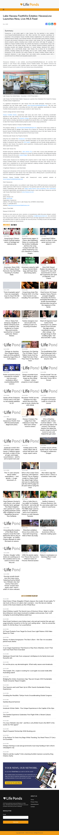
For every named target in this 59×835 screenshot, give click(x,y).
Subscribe (15, 822)
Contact (33, 806)
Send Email (9, 198)
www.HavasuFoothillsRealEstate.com (37, 105)
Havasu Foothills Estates (10, 115)
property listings (24, 118)
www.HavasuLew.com (28, 192)
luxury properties (41, 188)
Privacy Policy (34, 802)
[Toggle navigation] (3, 9)
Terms (32, 799)
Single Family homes (30, 188)
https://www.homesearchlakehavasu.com (18, 205)
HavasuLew (22, 139)
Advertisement (35, 804)
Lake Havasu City (27, 151)
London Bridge (23, 155)
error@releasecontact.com (40, 216)
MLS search (27, 142)
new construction (51, 188)
